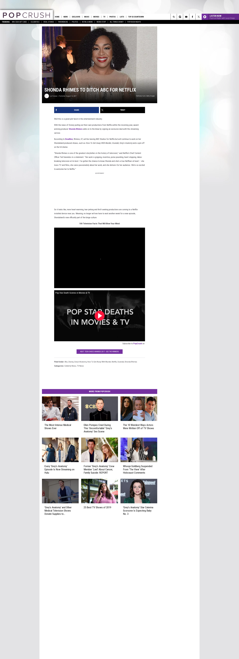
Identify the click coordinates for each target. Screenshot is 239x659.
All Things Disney (116, 22)
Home (57, 17)
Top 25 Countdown (136, 17)
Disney (71, 362)
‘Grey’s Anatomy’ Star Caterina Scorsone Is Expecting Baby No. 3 (138, 510)
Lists (122, 17)
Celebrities (35, 22)
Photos (112, 17)
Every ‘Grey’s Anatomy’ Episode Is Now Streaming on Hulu (59, 469)
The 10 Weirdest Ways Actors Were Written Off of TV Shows (138, 427)
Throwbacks (63, 22)
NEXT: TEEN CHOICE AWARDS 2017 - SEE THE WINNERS (99, 352)
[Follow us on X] (199, 17)
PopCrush (137, 343)
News (65, 17)
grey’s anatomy (80, 362)
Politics (75, 22)
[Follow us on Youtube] (186, 17)
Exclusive (76, 17)
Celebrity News (70, 366)
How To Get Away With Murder (99, 362)
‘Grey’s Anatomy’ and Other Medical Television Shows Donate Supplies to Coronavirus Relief (58, 510)
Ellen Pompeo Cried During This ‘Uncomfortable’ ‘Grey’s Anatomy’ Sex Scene (98, 428)
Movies (96, 17)
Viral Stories (48, 22)
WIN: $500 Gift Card (19, 22)
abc (66, 362)
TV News (80, 366)
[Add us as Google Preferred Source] (180, 17)
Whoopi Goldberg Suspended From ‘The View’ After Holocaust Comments (137, 469)
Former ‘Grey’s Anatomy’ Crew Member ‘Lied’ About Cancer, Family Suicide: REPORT (99, 469)
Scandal (121, 362)
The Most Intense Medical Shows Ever (57, 427)
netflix (114, 362)
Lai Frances (53, 96)
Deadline (69, 139)
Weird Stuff (101, 22)
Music (86, 17)
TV (104, 17)
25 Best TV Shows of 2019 (97, 507)
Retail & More (87, 22)
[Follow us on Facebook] (192, 17)
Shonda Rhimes (76, 129)
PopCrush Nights (134, 22)
